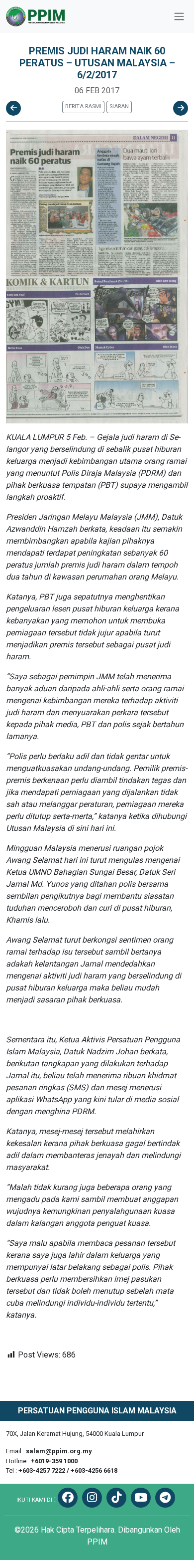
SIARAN (119, 106)
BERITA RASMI (83, 106)
